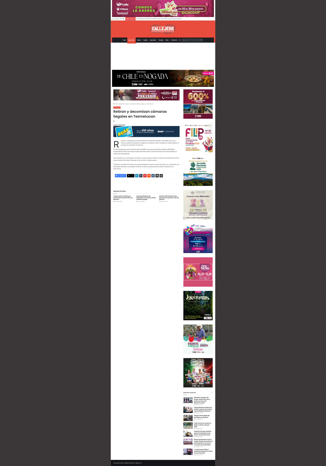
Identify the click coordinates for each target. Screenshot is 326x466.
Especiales (153, 40)
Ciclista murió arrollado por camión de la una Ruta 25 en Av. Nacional (123, 197)
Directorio (174, 40)
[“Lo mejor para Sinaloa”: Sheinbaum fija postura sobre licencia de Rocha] (188, 452)
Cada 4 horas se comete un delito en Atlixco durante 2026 (202, 425)
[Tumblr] (141, 175)
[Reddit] (149, 175)
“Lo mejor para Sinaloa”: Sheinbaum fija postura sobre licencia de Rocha (203, 451)
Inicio (124, 40)
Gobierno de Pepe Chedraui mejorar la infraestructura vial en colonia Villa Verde (202, 433)
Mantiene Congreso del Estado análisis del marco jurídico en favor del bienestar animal (202, 400)
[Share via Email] (157, 175)
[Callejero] (163, 29)
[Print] (161, 175)
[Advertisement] (163, 56)
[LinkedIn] (136, 175)
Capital (145, 40)
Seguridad (131, 40)
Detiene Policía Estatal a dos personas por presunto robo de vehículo (169, 197)
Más (167, 40)
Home (116, 104)
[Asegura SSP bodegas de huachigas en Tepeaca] (188, 418)
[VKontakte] (153, 175)
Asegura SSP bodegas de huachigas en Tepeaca (149, 18)
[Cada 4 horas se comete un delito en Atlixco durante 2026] (188, 425)
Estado (139, 40)
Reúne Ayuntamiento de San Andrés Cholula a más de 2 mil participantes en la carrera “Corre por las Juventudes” (203, 442)
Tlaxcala (161, 40)
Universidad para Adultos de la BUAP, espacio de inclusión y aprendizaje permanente (203, 409)
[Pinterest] (145, 175)
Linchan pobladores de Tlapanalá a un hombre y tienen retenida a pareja (146, 197)
